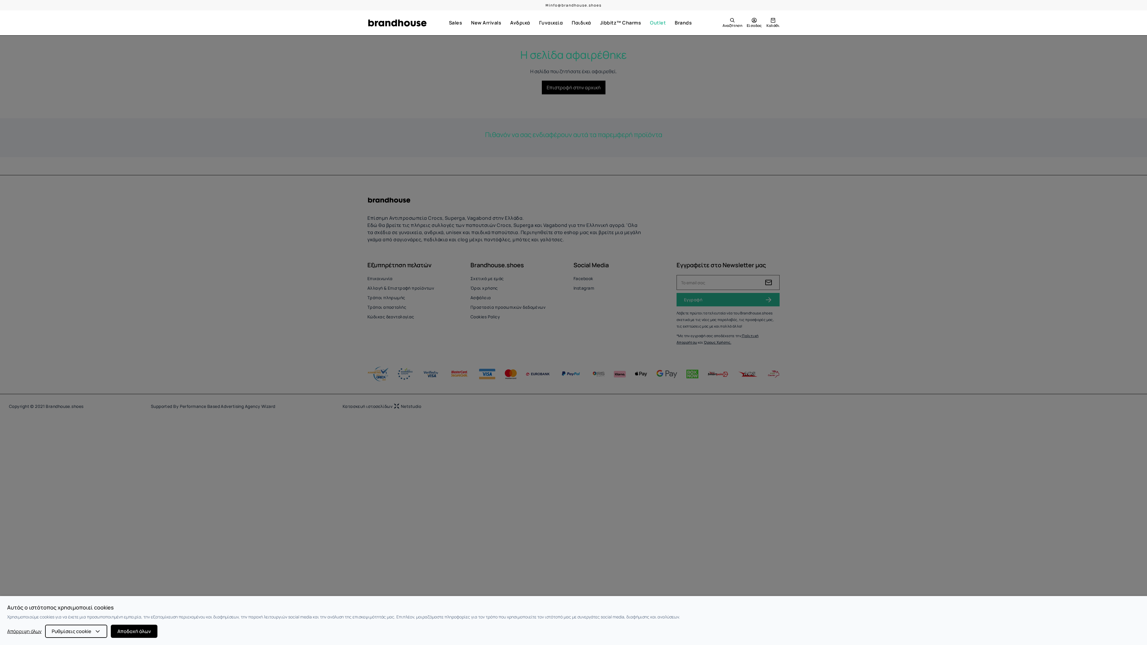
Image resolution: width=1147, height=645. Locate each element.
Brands (683, 22)
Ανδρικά (520, 22)
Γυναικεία (551, 22)
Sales (455, 22)
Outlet (658, 22)
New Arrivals (486, 22)
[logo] (397, 23)
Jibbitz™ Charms (620, 22)
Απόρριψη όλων (24, 631)
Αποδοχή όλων (134, 631)
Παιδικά (581, 22)
